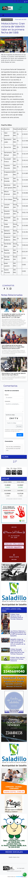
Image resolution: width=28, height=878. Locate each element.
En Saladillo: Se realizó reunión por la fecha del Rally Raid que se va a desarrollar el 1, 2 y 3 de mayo (13, 315)
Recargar (19, 426)
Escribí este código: (10, 414)
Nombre (6, 394)
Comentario (7, 401)
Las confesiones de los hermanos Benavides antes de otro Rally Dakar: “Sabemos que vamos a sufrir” (13, 347)
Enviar (20, 435)
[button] (14, 1)
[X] (19, 1)
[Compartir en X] (7, 288)
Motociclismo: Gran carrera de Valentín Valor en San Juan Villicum (14, 374)
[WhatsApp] (17, 1)
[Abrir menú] (3, 15)
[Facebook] (22, 1)
